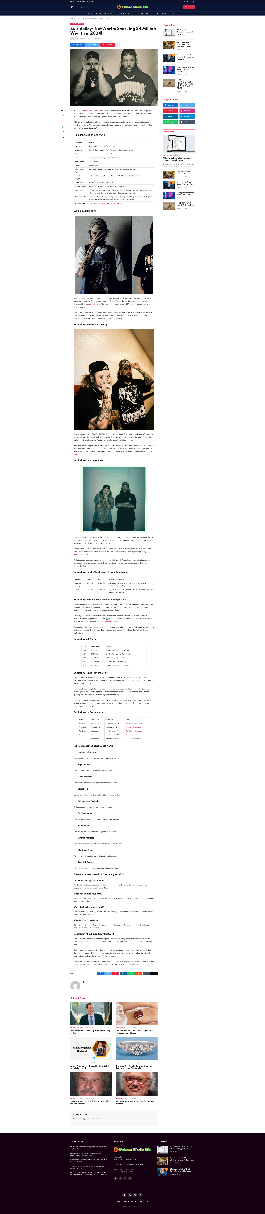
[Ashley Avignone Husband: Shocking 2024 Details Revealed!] (91, 1048)
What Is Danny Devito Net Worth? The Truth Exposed (135, 1103)
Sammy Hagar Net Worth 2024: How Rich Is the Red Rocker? (90, 1103)
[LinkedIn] (63, 127)
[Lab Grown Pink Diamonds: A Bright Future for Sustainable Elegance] (137, 1013)
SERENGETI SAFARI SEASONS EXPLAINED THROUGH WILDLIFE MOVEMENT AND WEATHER (185, 84)
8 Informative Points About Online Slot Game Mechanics (186, 57)
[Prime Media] (132, 7)
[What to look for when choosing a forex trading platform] (169, 33)
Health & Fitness (143, 13)
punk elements (94, 304)
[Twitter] (63, 121)
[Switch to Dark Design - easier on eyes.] (191, 1)
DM (77, 39)
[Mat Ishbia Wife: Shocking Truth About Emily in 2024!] (91, 1013)
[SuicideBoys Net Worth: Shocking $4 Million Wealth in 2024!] (114, 77)
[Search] (194, 1)
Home (72, 1)
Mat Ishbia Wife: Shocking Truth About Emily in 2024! (90, 1032)
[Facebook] (63, 116)
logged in (85, 1119)
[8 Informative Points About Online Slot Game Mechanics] (169, 58)
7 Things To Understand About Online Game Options (185, 70)
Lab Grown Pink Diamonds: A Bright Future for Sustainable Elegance (135, 1032)
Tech (156, 13)
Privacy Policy (81, 1)
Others (165, 155)
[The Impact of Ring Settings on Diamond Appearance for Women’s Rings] (137, 1048)
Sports (174, 13)
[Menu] (72, 7)
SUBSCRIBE (189, 7)
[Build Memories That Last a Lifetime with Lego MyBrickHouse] (169, 45)
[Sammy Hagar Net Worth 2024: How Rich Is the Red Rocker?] (91, 1084)
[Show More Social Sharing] (117, 45)
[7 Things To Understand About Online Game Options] (169, 70)
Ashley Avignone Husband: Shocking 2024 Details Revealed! (89, 1067)
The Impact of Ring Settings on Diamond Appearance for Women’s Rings (134, 1067)
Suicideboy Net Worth (88, 111)
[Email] (63, 137)
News (98, 13)
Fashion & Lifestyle (124, 13)
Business (108, 13)
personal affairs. (111, 622)
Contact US (90, 1)
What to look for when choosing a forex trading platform (186, 32)
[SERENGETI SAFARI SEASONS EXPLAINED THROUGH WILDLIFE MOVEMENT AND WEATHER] (169, 83)
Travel (164, 13)
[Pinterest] (63, 132)
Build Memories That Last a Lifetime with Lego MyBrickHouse (184, 44)
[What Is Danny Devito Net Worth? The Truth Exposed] (137, 1084)
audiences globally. (81, 555)
